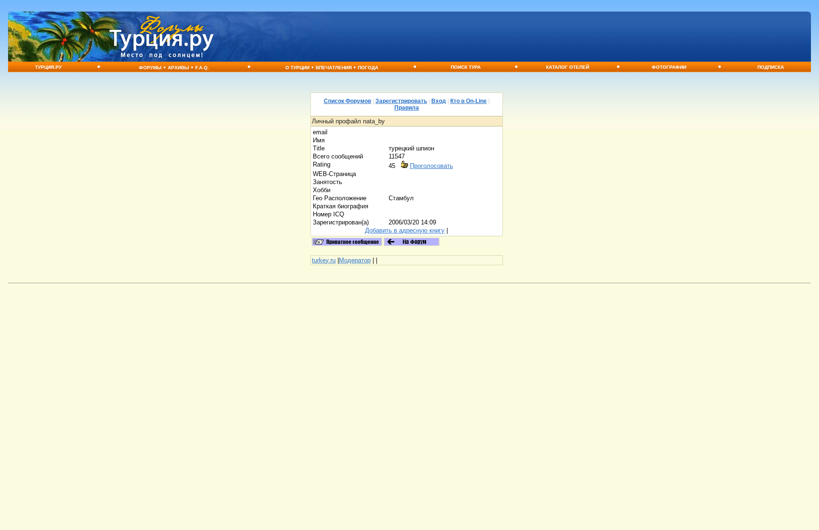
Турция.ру (48, 67)
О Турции (297, 67)
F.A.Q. (202, 67)
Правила (406, 107)
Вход (438, 101)
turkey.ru (324, 260)
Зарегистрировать (401, 101)
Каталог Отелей (567, 67)
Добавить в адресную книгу (405, 230)
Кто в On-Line (468, 101)
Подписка (770, 67)
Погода (368, 67)
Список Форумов (347, 101)
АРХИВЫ (178, 67)
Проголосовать (431, 165)
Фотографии (669, 67)
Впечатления (334, 67)
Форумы (150, 67)
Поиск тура (466, 67)
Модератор (355, 260)
